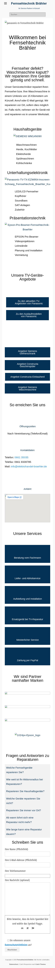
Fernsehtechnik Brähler (29, 3)
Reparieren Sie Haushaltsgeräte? (25, 791)
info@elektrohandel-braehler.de (29, 466)
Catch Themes (41, 964)
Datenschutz (13, 964)
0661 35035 (21, 457)
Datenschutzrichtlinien (16, 945)
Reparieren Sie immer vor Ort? (23, 810)
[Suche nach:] (27, 14)
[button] (27, 770)
